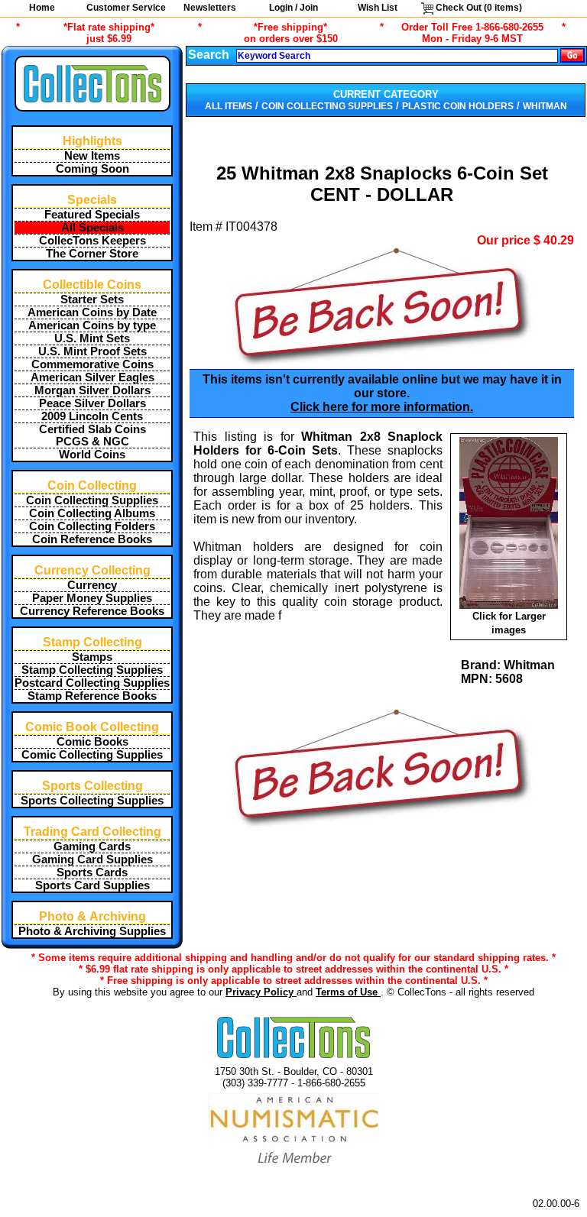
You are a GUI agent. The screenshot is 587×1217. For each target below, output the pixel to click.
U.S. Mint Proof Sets (92, 351)
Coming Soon (92, 169)
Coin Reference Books (92, 539)
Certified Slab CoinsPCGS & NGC (92, 435)
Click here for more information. (381, 406)
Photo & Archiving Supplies (92, 931)
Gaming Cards (92, 846)
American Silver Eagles (92, 377)
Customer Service (126, 7)
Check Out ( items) (477, 7)
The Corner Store (92, 254)
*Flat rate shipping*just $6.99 (108, 32)
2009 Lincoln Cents (92, 416)
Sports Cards (92, 872)
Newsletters (209, 7)
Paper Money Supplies (92, 598)
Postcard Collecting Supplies (92, 683)
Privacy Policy (261, 992)
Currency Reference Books (92, 611)
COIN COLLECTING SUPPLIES (327, 106)
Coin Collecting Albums (92, 513)
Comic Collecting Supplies (92, 755)
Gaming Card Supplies (92, 859)
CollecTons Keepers (92, 241)
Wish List (377, 7)
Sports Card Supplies (92, 885)
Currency (92, 585)
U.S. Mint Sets (92, 338)
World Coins (92, 454)
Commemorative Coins (92, 364)
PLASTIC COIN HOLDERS (458, 106)
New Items (92, 156)
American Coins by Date (92, 312)
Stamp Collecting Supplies (92, 670)
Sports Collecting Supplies (92, 801)
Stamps (92, 657)
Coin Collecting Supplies (92, 500)
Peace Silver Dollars (92, 403)
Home (42, 7)
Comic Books (92, 742)
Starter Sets (92, 299)
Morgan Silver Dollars (92, 390)
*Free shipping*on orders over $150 (291, 32)
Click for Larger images (509, 623)
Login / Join (293, 7)
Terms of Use (348, 992)
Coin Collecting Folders (92, 526)
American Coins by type (92, 325)
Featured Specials (92, 215)
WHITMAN (545, 106)
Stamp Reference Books (92, 696)
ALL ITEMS (228, 106)
